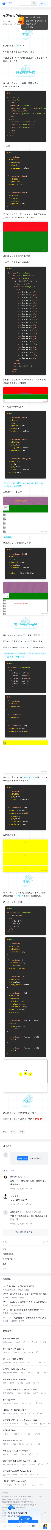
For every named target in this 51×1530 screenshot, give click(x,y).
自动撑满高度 (7, 1254)
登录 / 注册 (22, 1158)
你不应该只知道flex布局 (13, 1359)
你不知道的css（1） (11, 1338)
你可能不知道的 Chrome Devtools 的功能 (20, 1420)
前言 (4, 1249)
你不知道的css (9, 1400)
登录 (43, 3)
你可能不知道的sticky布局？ (15, 1379)
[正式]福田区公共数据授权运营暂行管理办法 (17, 1502)
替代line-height (8, 1259)
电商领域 (5, 1516)
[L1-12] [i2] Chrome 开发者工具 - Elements (29, 1496)
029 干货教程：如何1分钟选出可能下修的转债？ (19, 1505)
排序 (4, 1264)
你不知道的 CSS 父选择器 (13, 1349)
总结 (4, 1268)
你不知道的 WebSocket (13, 1440)
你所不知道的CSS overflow (14, 1369)
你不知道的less (9, 1430)
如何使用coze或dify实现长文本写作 (14, 1499)
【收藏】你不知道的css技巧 (14, 1410)
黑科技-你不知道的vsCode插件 (16, 1451)
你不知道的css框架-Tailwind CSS (17, 1471)
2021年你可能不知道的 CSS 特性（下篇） (20, 1389)
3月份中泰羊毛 (7, 1496)
